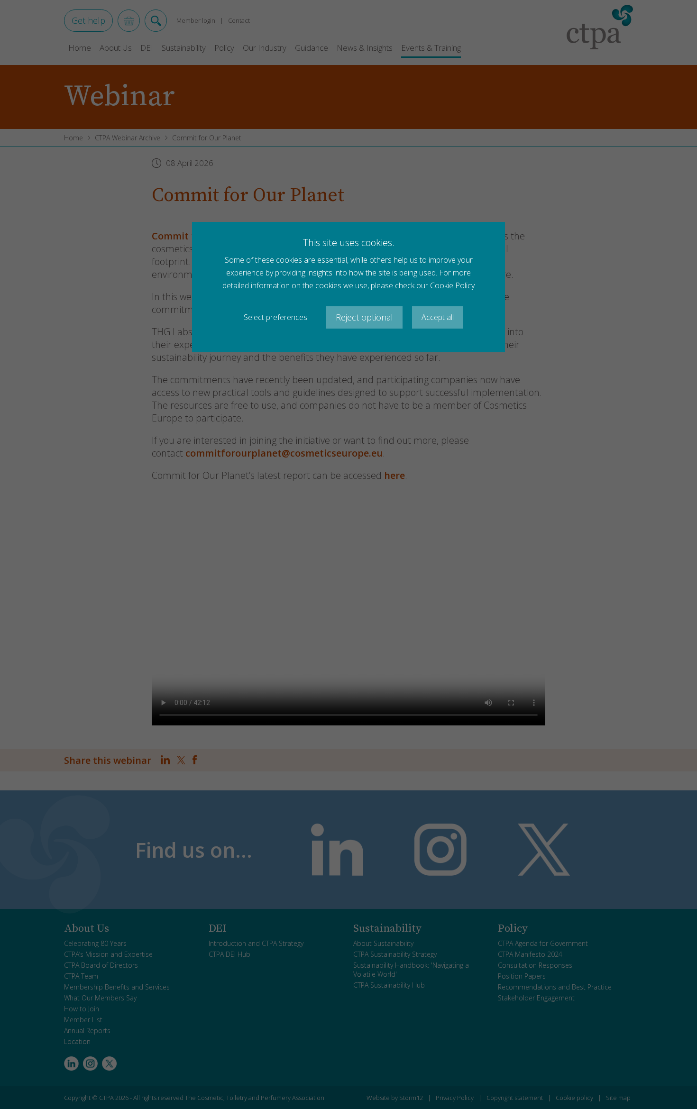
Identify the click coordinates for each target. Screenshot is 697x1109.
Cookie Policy (452, 285)
